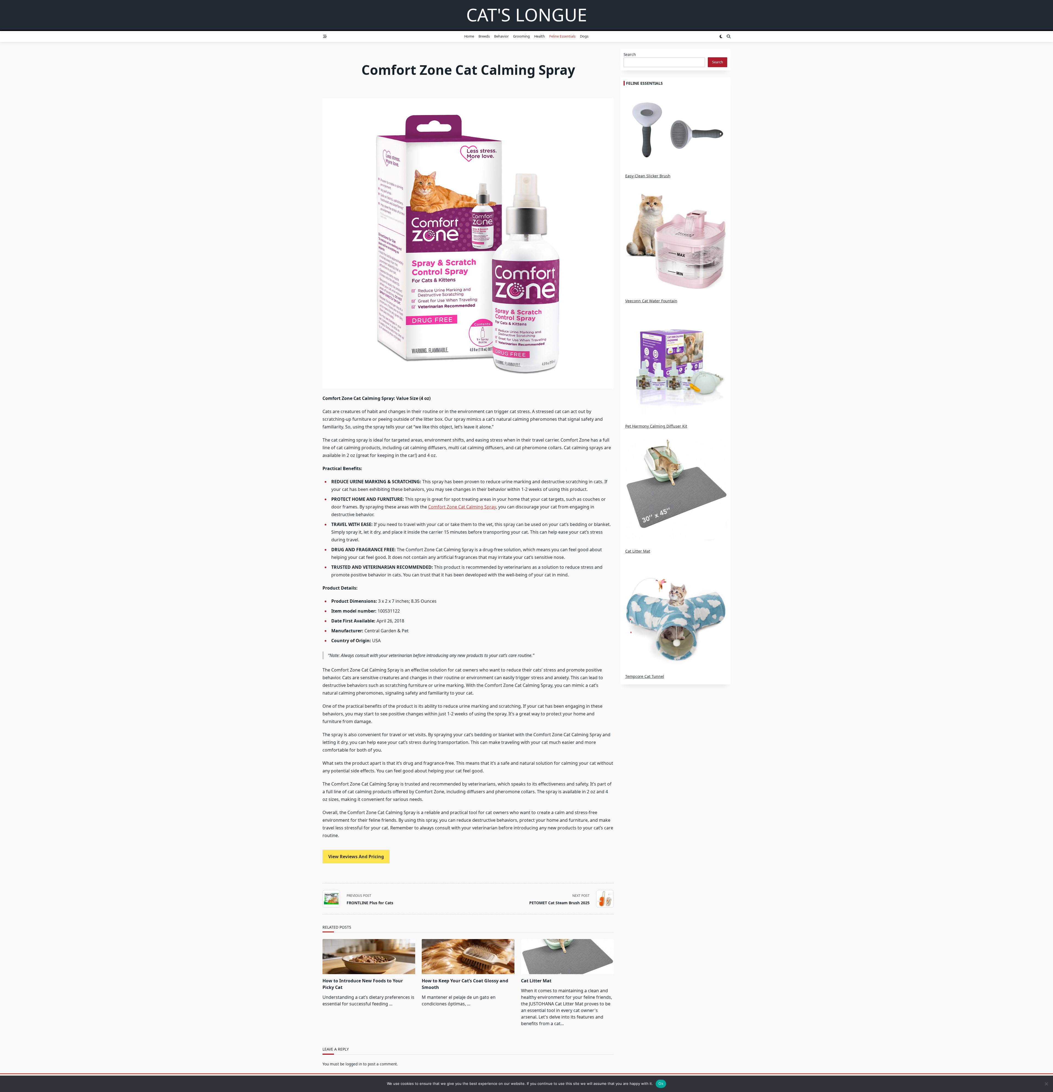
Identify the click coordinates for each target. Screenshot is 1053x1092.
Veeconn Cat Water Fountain (651, 300)
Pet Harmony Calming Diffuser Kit (656, 426)
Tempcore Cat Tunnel (644, 676)
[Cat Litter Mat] (567, 956)
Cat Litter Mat (536, 981)
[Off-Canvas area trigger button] (324, 36)
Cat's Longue (526, 15)
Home (469, 36)
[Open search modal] (729, 36)
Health (539, 36)
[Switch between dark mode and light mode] (720, 36)
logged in (354, 1064)
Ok (660, 1083)
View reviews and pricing (356, 857)
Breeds (484, 36)
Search (630, 54)
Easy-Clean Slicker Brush (647, 175)
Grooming (521, 36)
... (390, 1004)
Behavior (501, 36)
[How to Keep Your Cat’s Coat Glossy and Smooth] (468, 956)
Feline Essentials (562, 36)
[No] (1046, 1084)
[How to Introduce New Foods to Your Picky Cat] (368, 956)
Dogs (584, 36)
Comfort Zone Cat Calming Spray (462, 507)
